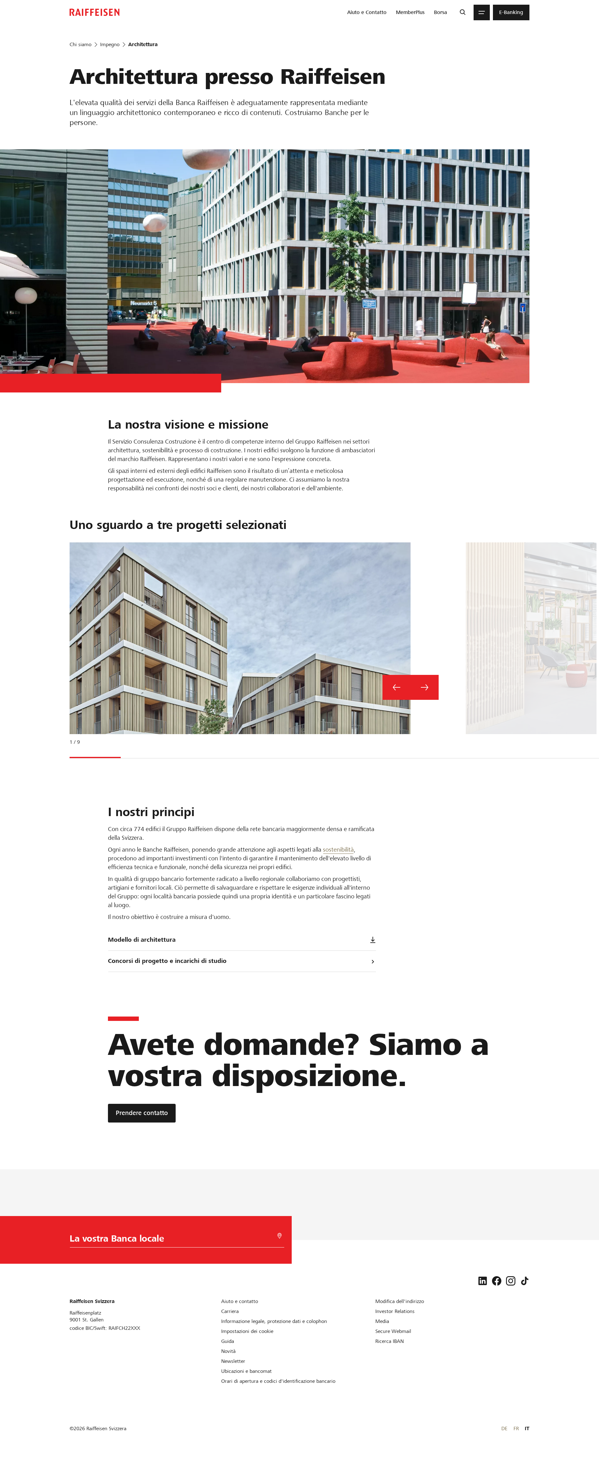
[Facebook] (496, 1281)
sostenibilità (338, 849)
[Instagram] (510, 1281)
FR (516, 1428)
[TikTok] (524, 1281)
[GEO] (280, 1236)
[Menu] (482, 12)
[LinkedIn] (482, 1281)
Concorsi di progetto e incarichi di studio (167, 960)
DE (504, 1428)
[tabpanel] (237, 649)
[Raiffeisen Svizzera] (94, 12)
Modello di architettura (142, 939)
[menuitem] (367, 12)
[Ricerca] (462, 12)
